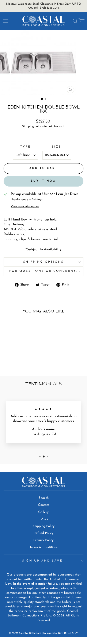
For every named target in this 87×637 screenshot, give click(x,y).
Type (25, 146)
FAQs (43, 519)
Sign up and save (42, 560)
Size (56, 146)
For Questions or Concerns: (43, 271)
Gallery (43, 512)
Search (44, 498)
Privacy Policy (43, 540)
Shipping (28, 126)
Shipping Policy (44, 526)
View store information (25, 206)
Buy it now (43, 181)
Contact (43, 505)
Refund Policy (43, 533)
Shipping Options (43, 262)
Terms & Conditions (43, 547)
